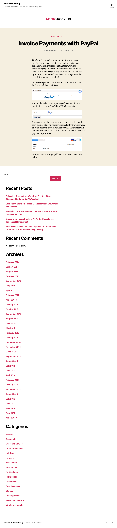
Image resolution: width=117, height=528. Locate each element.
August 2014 (12, 361)
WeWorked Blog (12, 4)
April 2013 (10, 413)
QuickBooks (11, 481)
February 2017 (12, 295)
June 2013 (11, 403)
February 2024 (12, 262)
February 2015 (12, 333)
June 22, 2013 (68, 50)
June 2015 (11, 323)
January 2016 (12, 304)
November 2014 (13, 347)
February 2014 (12, 380)
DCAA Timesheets (14, 448)
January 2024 (12, 267)
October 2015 (12, 309)
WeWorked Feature (58, 36)
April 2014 (10, 375)
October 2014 (12, 352)
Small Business (13, 486)
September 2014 (13, 356)
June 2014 (11, 370)
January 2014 (12, 385)
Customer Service (14, 444)
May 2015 (10, 328)
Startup (9, 491)
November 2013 (13, 389)
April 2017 (10, 290)
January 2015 (12, 337)
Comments (11, 439)
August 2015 (12, 319)
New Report (11, 467)
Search (6, 174)
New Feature (11, 463)
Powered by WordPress (33, 523)
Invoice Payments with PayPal (58, 43)
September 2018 (13, 281)
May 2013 (10, 408)
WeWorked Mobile (14, 505)
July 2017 (10, 286)
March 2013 (11, 418)
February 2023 (12, 276)
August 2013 (12, 394)
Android (9, 434)
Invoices (10, 458)
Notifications (12, 472)
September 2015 (13, 314)
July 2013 (10, 399)
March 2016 (11, 300)
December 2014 (13, 342)
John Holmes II (53, 50)
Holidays (10, 453)
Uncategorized (13, 496)
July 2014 (10, 366)
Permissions (11, 477)
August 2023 (12, 271)
